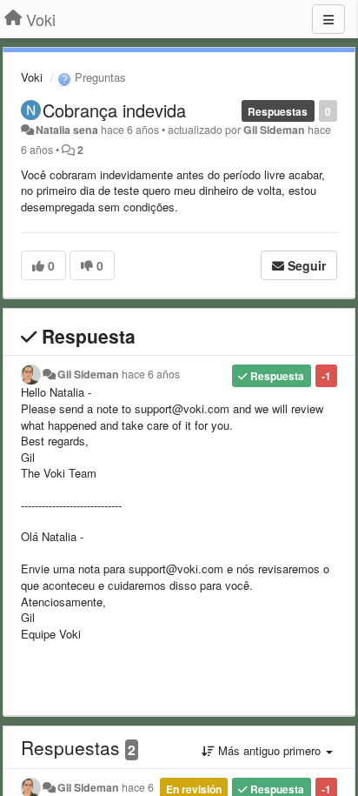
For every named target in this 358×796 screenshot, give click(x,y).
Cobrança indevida (114, 110)
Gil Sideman (274, 129)
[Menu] (328, 19)
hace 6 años (151, 374)
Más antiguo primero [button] (269, 750)
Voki (32, 77)
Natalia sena (67, 129)
